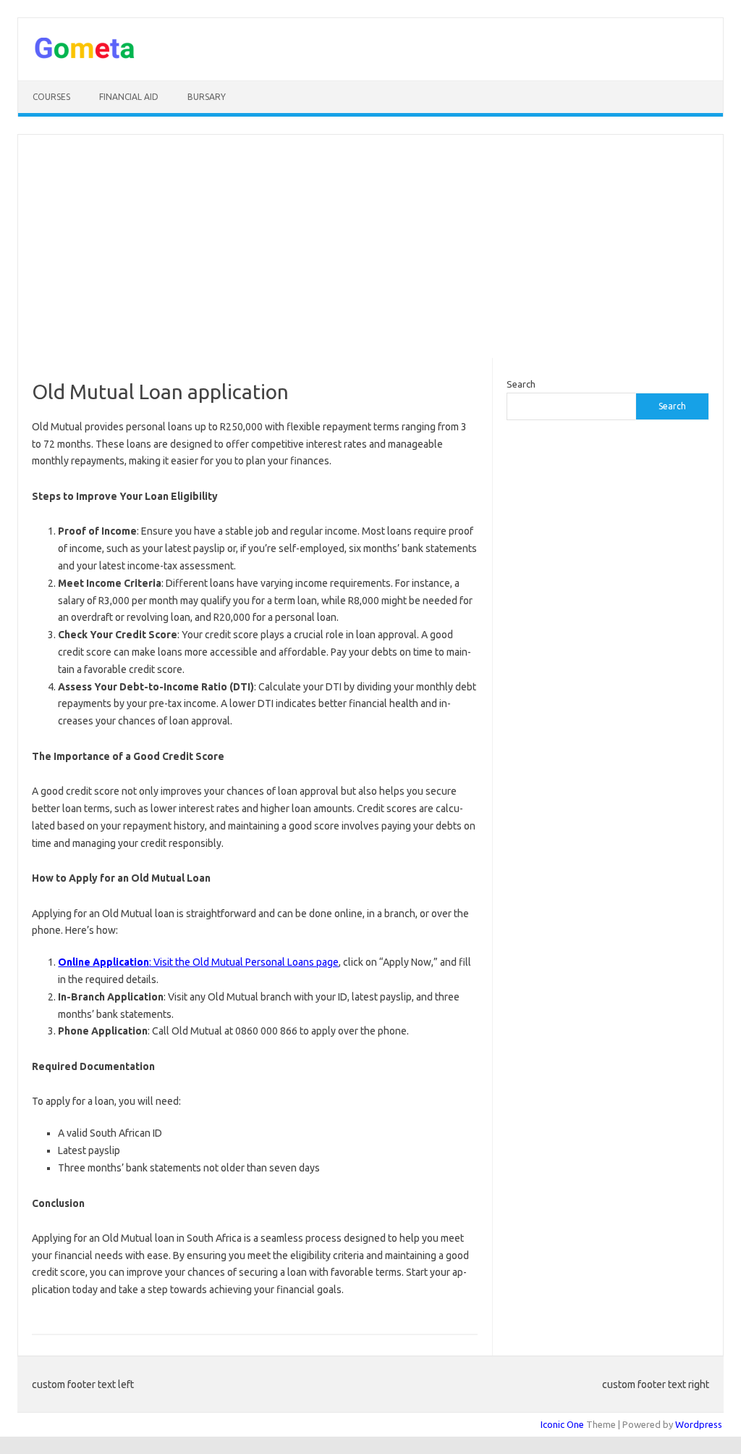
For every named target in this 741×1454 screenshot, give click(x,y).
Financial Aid (128, 96)
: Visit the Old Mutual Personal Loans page (198, 962)
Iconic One (562, 1424)
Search (521, 384)
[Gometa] (84, 56)
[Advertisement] (370, 246)
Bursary (206, 96)
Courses (51, 96)
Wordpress (698, 1424)
